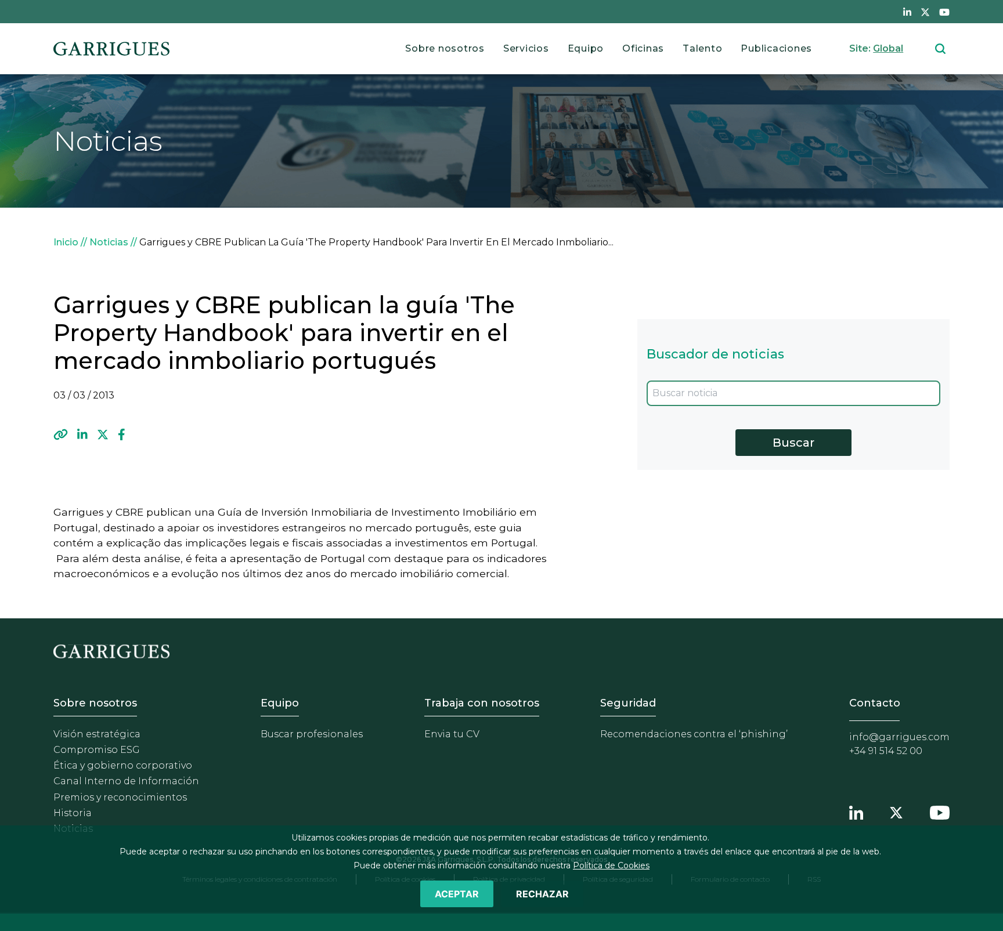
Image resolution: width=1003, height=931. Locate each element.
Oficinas (643, 48)
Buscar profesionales (312, 734)
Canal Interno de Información (126, 781)
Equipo (586, 48)
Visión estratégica (96, 734)
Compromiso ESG (96, 749)
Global (888, 48)
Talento (702, 48)
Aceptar (457, 894)
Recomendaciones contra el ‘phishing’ (694, 734)
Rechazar (542, 894)
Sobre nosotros (445, 48)
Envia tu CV (451, 734)
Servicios (526, 48)
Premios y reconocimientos (120, 797)
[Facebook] (121, 434)
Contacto (874, 703)
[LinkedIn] (82, 434)
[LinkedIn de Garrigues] (907, 12)
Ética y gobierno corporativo (122, 765)
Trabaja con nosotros (481, 703)
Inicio (65, 242)
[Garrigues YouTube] (940, 811)
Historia (72, 812)
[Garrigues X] (896, 811)
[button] (60, 434)
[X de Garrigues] (925, 12)
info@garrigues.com (899, 736)
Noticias (108, 242)
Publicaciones (776, 48)
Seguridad (628, 703)
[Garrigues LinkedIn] (856, 811)
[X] (103, 434)
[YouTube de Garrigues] (944, 12)
